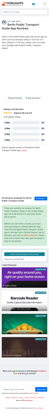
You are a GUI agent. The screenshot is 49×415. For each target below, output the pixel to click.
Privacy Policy (38, 408)
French (26, 398)
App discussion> (34, 98)
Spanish (14, 398)
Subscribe (41, 389)
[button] (34, 4)
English (7, 398)
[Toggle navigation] (44, 4)
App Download (16, 98)
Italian (21, 398)
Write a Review (30, 235)
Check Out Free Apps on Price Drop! (24, 254)
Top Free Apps (34, 393)
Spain (24, 150)
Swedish (41, 398)
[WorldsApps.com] (13, 3)
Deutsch (33, 398)
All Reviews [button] (40, 199)
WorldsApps (29, 400)
